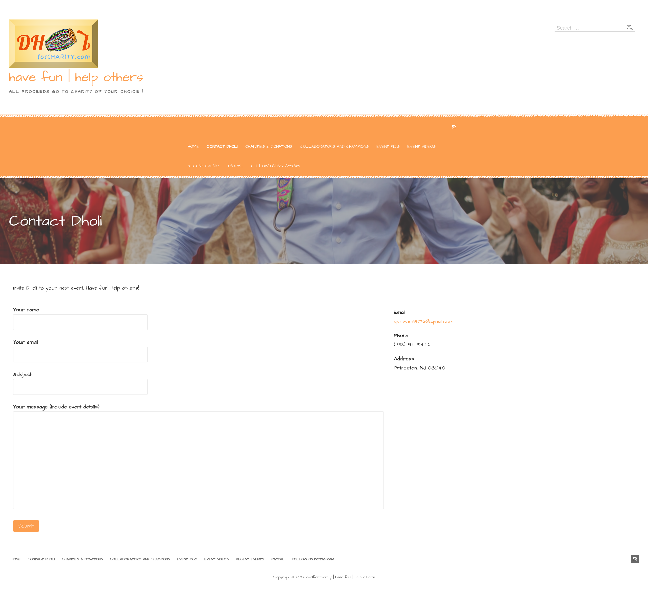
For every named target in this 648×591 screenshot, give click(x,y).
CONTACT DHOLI (222, 146)
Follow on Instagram (275, 166)
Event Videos (421, 146)
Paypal (235, 166)
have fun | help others (76, 77)
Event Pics (388, 146)
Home (193, 146)
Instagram (454, 127)
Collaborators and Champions (334, 146)
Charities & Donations (268, 146)
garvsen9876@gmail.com (423, 321)
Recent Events (204, 166)
